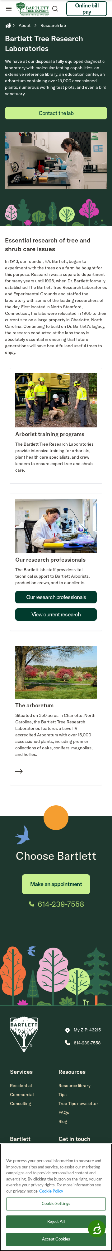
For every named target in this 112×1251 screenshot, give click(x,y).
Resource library (74, 1085)
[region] (56, 1197)
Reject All (55, 1222)
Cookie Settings (56, 1204)
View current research (56, 614)
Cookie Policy (51, 1191)
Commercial (22, 1094)
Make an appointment (56, 884)
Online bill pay (87, 8)
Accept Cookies (56, 1239)
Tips (62, 1094)
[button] (83, 1030)
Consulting (20, 1103)
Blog (62, 1121)
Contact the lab (56, 113)
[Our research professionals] (56, 605)
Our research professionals (56, 597)
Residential (21, 1085)
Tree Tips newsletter (78, 1103)
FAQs (63, 1112)
